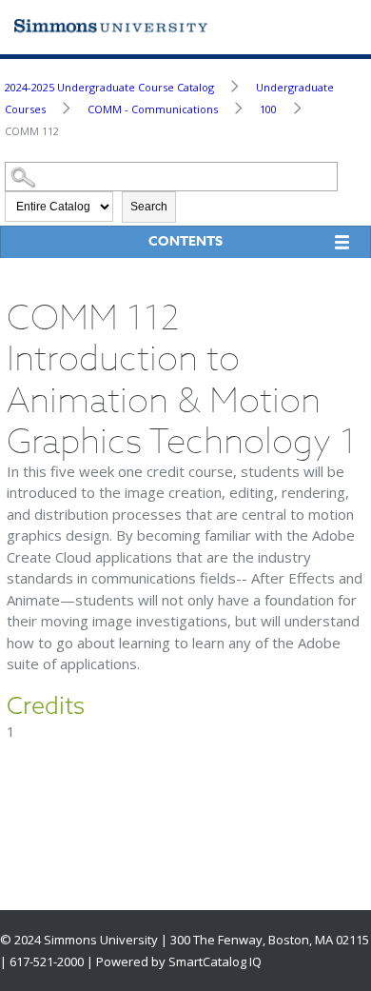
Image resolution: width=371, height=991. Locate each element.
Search (148, 206)
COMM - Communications (153, 109)
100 (268, 109)
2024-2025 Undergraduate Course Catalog (109, 87)
